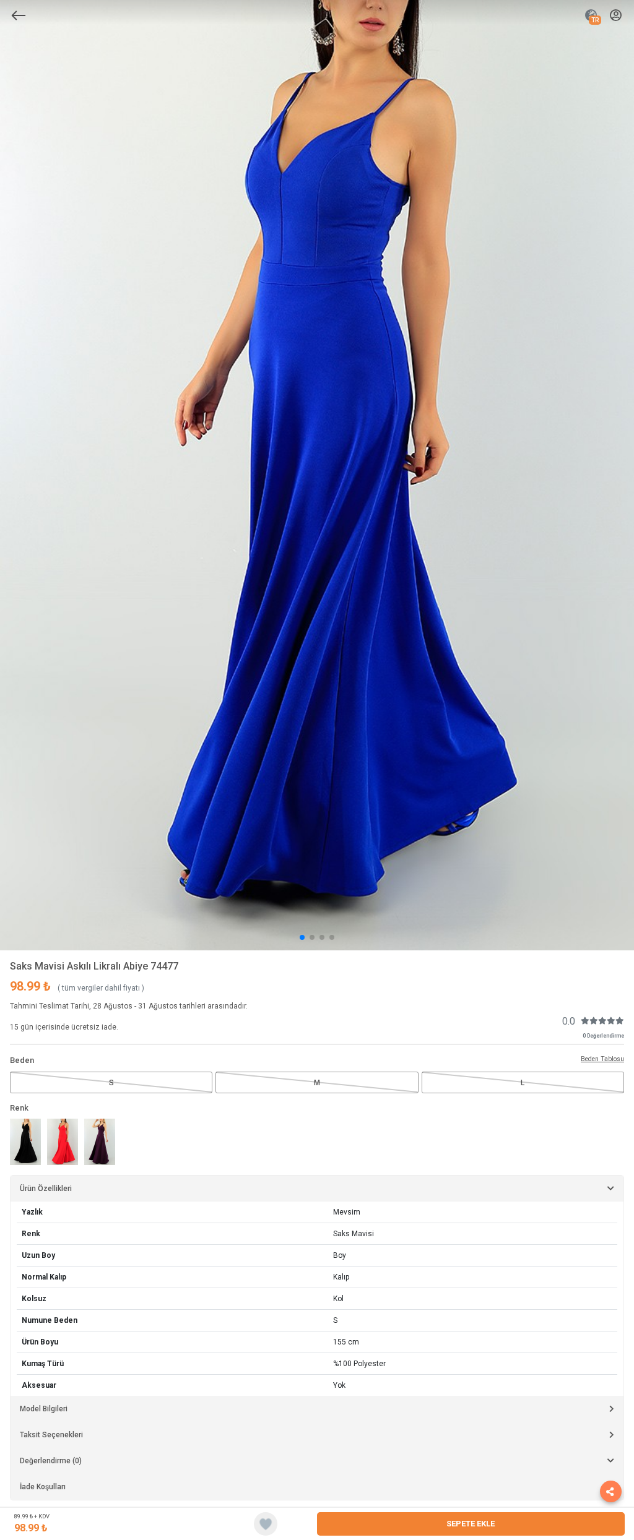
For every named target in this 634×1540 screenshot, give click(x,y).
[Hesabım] (616, 16)
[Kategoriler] (18, 15)
